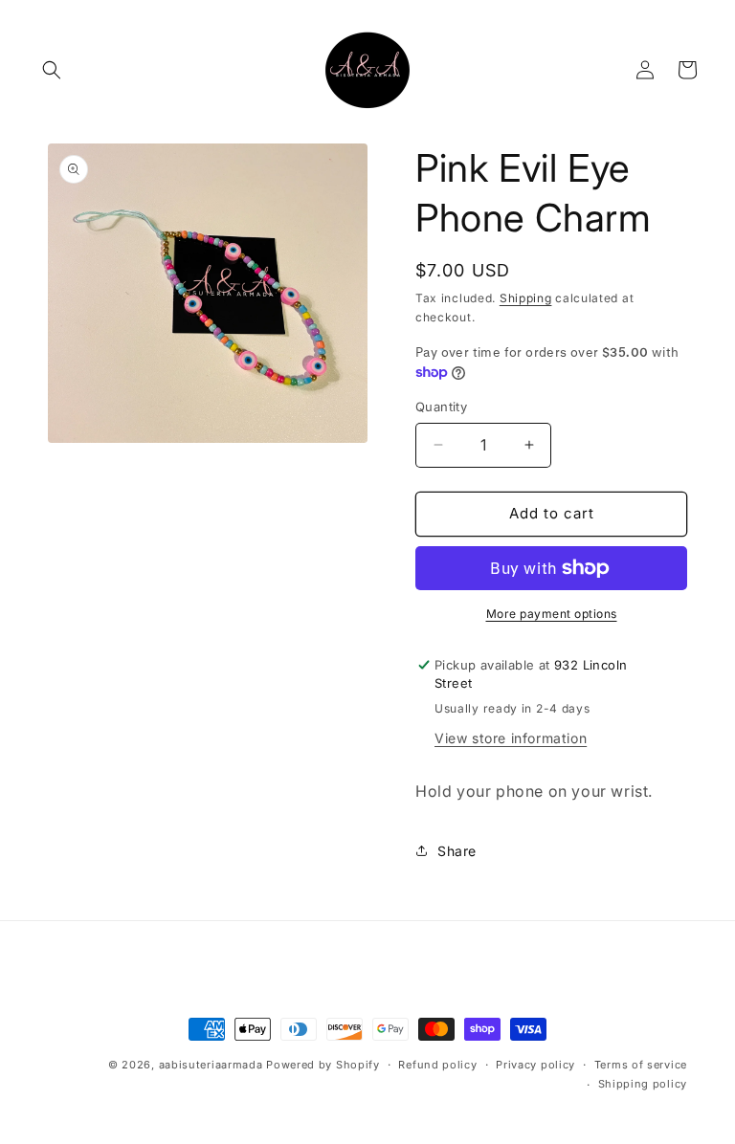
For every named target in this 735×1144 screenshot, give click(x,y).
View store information (510, 738)
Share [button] (457, 851)
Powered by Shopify (323, 1064)
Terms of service (640, 1064)
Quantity (441, 406)
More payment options (551, 613)
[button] (52, 70)
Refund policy (437, 1064)
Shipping (526, 298)
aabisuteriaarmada (211, 1064)
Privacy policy (535, 1064)
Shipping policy (643, 1083)
